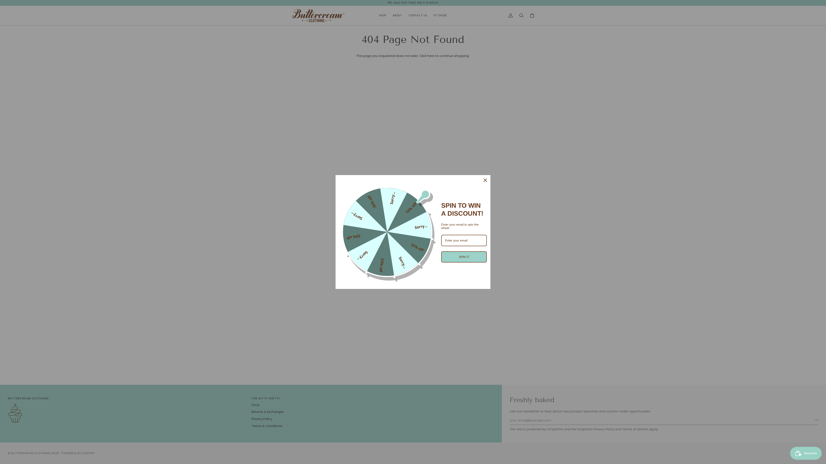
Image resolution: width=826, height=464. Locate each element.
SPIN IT (464, 257)
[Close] (485, 180)
